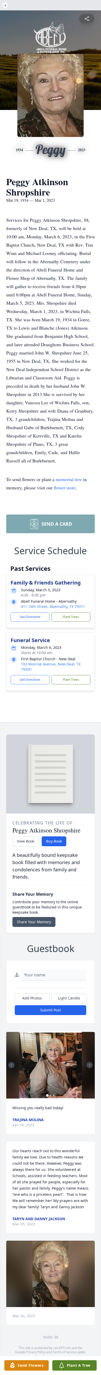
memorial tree (69, 479)
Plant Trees (71, 617)
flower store (65, 487)
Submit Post (50, 1010)
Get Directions (30, 617)
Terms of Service (65, 1352)
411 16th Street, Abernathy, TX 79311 (53, 606)
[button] (50, 1065)
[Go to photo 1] (47, 1095)
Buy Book (54, 841)
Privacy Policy (36, 1352)
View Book (25, 841)
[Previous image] (11, 1065)
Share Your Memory (34, 921)
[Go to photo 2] (50, 1095)
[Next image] (89, 1065)
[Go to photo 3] (54, 1095)
